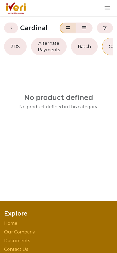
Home (10, 223)
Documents (17, 240)
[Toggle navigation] (107, 8)
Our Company (19, 232)
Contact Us (16, 249)
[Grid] (68, 28)
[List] (84, 28)
